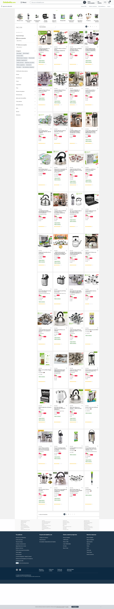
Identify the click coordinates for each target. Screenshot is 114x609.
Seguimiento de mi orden (21, 546)
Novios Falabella (66, 537)
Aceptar (75, 606)
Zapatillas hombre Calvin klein (25, 520)
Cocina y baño (20, 55)
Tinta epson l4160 (65, 529)
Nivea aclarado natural (24, 525)
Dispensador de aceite (66, 522)
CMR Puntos (65, 539)
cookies (67, 606)
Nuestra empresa (90, 554)
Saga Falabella (89, 541)
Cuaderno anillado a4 (87, 529)
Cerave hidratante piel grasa (88, 522)
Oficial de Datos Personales (70, 570)
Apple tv (43, 529)
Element (43, 524)
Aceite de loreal (44, 526)
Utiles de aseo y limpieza (22, 57)
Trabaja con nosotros (43, 537)
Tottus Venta (89, 552)
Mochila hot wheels (66, 521)
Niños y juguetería (21, 64)
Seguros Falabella (90, 539)
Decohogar (19, 53)
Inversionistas (19, 554)
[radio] (39, 64)
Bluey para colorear (87, 521)
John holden (65, 527)
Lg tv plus (22, 523)
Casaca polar (65, 524)
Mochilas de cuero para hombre (46, 525)
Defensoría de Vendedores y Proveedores (24, 558)
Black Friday (65, 548)
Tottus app (89, 550)
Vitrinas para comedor (45, 527)
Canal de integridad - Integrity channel (23, 556)
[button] (58, 2)
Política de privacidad (59, 570)
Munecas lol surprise (45, 523)
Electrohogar (26, 53)
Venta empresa (42, 539)
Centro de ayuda (19, 539)
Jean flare (43, 520)
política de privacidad (60, 606)
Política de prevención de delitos (22, 550)
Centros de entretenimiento (46, 522)
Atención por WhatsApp (21, 537)
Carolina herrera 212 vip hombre (46, 528)
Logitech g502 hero (87, 523)
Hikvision (22, 528)
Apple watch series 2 (87, 528)
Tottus (88, 546)
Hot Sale (64, 546)
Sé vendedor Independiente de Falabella (47, 541)
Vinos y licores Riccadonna (25, 526)
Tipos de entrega (19, 541)
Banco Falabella (90, 537)
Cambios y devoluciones (21, 543)
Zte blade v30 (65, 520)
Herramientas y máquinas (28, 67)
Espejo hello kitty (23, 524)
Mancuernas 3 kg (23, 522)
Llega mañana (19, 40)
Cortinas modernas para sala (67, 526)
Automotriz (28, 64)
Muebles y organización (22, 60)
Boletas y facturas (19, 548)
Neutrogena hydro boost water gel (46, 521)
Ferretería (19, 67)
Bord (63, 525)
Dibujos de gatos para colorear (25, 529)
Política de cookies (51, 570)
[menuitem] (83, 6)
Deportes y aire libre (29, 62)
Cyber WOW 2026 (67, 543)
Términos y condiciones (41, 570)
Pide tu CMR (65, 541)
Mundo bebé (31, 57)
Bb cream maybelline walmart (25, 527)
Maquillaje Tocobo (86, 520)
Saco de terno (65, 523)
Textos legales (18, 552)
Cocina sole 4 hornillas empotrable (88, 527)
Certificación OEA (19, 560)
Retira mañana (19, 47)
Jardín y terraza (20, 62)
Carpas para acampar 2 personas (88, 526)
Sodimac (88, 543)
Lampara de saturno (24, 521)
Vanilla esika (64, 528)
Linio (88, 548)
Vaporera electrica (86, 525)
